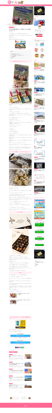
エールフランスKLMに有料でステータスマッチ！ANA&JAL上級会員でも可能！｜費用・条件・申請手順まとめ (39, 159)
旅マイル (26, 405)
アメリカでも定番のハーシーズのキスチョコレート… (17, 55)
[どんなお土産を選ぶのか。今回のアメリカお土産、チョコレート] (21, 347)
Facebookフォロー (39, 238)
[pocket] (19, 347)
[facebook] (17, 347)
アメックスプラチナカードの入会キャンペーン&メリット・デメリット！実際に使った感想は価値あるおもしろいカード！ (39, 108)
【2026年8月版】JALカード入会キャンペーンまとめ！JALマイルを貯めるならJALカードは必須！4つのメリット (39, 134)
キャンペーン (34, 5)
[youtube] (41, 34)
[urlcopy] (24, 347)
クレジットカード (17, 5)
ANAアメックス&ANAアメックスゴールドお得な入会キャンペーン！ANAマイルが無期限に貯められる (39, 83)
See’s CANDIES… (13, 56)
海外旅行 (23, 5)
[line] (23, 347)
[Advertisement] (20, 310)
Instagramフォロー (39, 231)
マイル (12, 5)
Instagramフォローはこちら (20, 335)
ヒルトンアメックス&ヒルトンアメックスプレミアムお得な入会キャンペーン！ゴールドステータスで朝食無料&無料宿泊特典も (39, 94)
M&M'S (12, 57)
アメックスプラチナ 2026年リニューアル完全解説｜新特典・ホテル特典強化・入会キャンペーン (39, 171)
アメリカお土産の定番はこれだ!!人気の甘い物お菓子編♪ (16, 370)
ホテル (29, 5)
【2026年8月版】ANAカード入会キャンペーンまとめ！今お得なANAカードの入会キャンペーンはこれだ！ (39, 121)
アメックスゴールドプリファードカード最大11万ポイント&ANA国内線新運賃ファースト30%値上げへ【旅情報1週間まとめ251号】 (39, 182)
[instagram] (39, 34)
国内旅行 (40, 5)
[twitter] (16, 347)
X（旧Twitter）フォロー (39, 225)
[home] (42, 34)
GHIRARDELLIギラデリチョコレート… (39, 261)
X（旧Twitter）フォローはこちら (20, 342)
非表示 (12, 51)
